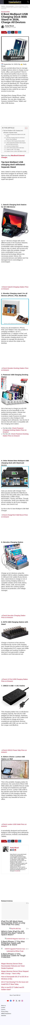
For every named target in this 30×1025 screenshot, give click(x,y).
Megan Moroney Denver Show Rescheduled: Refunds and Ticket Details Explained (13, 966)
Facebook (17, 870)
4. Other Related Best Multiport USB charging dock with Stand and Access (16, 143)
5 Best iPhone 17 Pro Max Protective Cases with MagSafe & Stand (13, 943)
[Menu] (2, 2)
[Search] (27, 2)
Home (3, 6)
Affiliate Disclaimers (6, 1013)
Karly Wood (9, 26)
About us (3, 1005)
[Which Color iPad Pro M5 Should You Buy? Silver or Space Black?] (15, 928)
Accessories (10, 6)
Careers (3, 1009)
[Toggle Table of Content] (25, 128)
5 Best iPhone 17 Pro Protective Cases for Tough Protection (13, 955)
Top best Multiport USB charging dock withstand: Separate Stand (13, 131)
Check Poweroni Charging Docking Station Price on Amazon (14, 430)
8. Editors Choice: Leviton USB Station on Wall (16, 151)
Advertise (3, 1015)
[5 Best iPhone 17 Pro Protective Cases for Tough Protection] (15, 949)
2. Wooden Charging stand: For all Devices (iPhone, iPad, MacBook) (15, 138)
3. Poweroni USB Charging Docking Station (15, 141)
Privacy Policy (4, 1011)
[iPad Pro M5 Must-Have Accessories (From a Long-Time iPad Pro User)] (15, 903)
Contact (3, 1007)
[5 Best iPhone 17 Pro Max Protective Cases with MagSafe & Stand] (15, 938)
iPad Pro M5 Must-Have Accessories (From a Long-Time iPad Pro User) (13, 923)
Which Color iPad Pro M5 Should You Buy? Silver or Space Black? (13, 933)
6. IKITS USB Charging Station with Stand (15, 147)
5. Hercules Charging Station (12, 146)
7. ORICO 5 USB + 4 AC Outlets (13, 149)
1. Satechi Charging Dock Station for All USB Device (15, 135)
